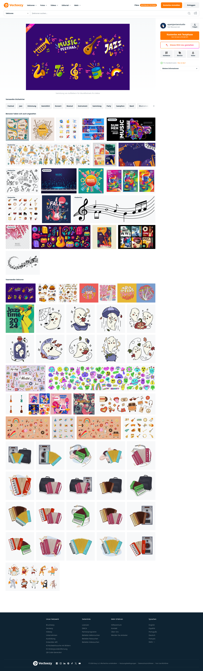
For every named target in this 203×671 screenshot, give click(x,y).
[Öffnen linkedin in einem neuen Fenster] (64, 663)
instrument (82, 106)
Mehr (76, 5)
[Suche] (189, 13)
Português (153, 632)
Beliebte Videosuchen (90, 642)
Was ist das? (182, 63)
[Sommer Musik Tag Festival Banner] (131, 129)
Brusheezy (50, 625)
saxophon (120, 106)
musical (70, 106)
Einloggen (191, 5)
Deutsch (152, 635)
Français (152, 639)
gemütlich (45, 106)
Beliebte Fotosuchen (90, 639)
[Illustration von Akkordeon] (20, 455)
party (109, 106)
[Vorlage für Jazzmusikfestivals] (104, 237)
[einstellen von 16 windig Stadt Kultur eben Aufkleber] (63, 427)
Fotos (42, 5)
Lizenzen (85, 625)
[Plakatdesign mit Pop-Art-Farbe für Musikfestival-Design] (130, 180)
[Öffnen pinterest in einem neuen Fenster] (68, 663)
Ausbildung (50, 639)
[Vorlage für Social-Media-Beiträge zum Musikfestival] (105, 154)
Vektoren (31, 5)
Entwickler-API (51, 642)
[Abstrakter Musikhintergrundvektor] (18, 237)
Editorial (65, 5)
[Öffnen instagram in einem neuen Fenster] (61, 663)
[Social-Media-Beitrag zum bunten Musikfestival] (17, 129)
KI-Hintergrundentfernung (56, 649)
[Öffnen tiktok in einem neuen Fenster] (72, 663)
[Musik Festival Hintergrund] (42, 129)
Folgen (194, 27)
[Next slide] (152, 106)
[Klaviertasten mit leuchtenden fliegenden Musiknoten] (59, 180)
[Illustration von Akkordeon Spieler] (80, 455)
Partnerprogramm (89, 632)
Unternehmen (51, 635)
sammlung (97, 106)
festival (11, 106)
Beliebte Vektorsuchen (91, 635)
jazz (20, 106)
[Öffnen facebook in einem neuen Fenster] (57, 663)
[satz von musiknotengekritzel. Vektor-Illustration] (22, 180)
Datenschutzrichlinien (145, 663)
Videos (53, 5)
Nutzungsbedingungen (128, 663)
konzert (58, 106)
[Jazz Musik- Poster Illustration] (20, 318)
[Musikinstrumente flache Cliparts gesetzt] (61, 237)
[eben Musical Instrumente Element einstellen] (139, 427)
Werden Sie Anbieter (119, 635)
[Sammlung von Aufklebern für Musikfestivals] (21, 293)
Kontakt (114, 628)
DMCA (84, 628)
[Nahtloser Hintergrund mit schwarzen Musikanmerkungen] (114, 209)
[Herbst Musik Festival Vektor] (56, 209)
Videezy (49, 632)
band (132, 106)
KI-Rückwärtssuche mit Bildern (58, 645)
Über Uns (115, 632)
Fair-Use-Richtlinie (161, 663)
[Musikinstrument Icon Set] (23, 209)
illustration (143, 106)
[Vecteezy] (13, 5)
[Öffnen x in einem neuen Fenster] (76, 663)
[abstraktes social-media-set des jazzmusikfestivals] (136, 237)
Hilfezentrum (116, 625)
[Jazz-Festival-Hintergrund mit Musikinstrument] (137, 154)
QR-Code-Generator (54, 652)
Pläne (137, 5)
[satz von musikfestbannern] (93, 129)
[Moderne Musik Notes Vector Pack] (23, 263)
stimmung (31, 106)
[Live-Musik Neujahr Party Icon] (68, 129)
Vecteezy (49, 628)
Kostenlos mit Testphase (180, 35)
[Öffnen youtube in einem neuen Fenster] (80, 663)
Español (152, 628)
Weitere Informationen (170, 68)
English (152, 625)
